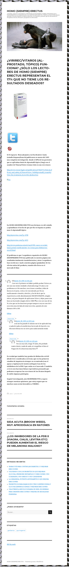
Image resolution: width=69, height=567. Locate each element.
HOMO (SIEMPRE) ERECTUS (24, 10)
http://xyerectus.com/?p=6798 (17, 235)
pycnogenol (21, 530)
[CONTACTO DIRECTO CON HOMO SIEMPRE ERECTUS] (29, 148)
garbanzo (11, 530)
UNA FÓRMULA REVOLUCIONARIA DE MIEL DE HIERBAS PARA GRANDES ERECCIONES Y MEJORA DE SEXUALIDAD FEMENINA (29, 491)
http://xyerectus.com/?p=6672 (17, 240)
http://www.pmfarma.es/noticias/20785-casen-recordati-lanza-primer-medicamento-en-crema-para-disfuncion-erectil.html (27, 247)
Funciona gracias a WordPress (34, 561)
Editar (9, 313)
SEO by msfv (11, 544)
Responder (11, 318)
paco (11, 393)
